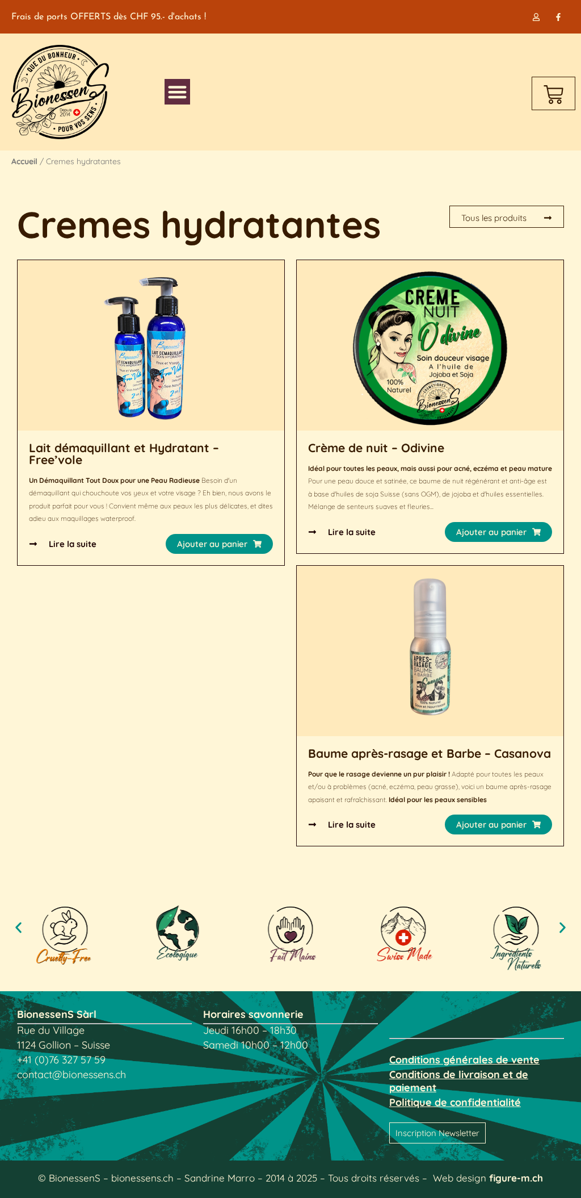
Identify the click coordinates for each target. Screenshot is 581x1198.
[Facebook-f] (559, 17)
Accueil (24, 161)
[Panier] (553, 93)
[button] (219, 544)
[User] (536, 17)
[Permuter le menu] (177, 92)
